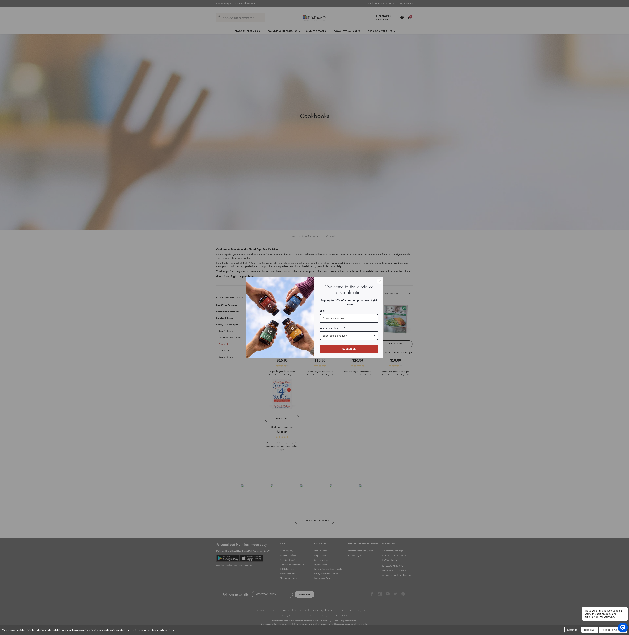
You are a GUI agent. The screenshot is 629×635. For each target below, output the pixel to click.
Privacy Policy (168, 629)
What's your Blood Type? (333, 328)
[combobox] (349, 335)
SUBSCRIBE (349, 348)
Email (322, 310)
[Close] (379, 281)
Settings (572, 630)
